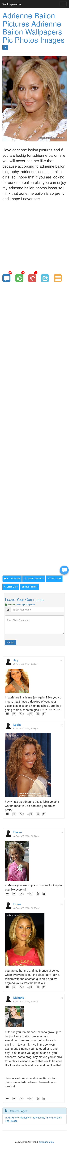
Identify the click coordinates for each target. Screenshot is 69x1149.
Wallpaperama (11, 4)
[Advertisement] (34, 235)
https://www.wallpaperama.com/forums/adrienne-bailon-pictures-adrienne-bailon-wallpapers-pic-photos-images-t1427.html (30, 1082)
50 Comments (13, 578)
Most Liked (55, 578)
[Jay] (17, 681)
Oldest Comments (35, 578)
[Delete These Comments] (37, 714)
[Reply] (7, 714)
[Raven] (17, 861)
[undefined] (14, 714)
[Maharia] (14, 1017)
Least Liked (11, 586)
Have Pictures (31, 586)
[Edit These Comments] (44, 714)
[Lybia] (28, 765)
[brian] (24, 940)
